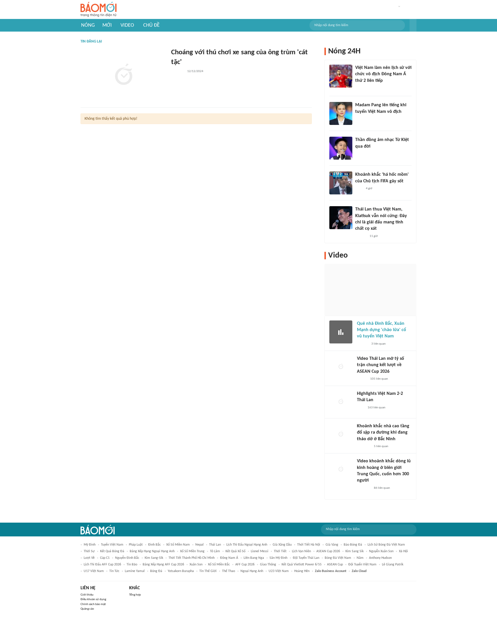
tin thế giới (208, 571)
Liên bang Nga (254, 558)
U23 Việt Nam (279, 571)
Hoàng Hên (301, 571)
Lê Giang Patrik (392, 564)
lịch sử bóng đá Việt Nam (386, 544)
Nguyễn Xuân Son (381, 551)
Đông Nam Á (229, 558)
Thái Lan (215, 544)
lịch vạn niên (301, 551)
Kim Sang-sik (154, 558)
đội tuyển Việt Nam (362, 564)
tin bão (132, 564)
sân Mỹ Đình (278, 558)
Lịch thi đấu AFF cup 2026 (102, 564)
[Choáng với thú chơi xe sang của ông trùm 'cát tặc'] (124, 75)
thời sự (89, 551)
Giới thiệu (87, 594)
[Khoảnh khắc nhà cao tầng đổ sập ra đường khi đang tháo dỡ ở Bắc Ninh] (340, 434)
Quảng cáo (87, 608)
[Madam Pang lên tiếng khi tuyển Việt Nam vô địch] (340, 113)
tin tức (114, 571)
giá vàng (332, 544)
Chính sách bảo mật (93, 604)
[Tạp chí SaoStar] (361, 119)
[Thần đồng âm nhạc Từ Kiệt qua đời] (340, 148)
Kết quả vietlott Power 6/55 (302, 564)
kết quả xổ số (235, 551)
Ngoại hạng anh (251, 571)
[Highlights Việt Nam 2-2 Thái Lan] (340, 402)
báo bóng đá (353, 544)
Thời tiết (280, 551)
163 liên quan (376, 407)
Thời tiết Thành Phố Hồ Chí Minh (192, 558)
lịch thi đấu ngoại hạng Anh (246, 544)
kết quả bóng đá (112, 551)
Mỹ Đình (89, 544)
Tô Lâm (215, 551)
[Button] (413, 25)
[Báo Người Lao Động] (177, 72)
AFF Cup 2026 (245, 564)
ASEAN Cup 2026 (328, 551)
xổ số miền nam (178, 544)
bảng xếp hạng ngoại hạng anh (152, 551)
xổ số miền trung (192, 551)
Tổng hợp (135, 594)
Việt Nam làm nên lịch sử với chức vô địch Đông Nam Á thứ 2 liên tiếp (383, 74)
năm (360, 558)
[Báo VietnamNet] (362, 379)
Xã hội (403, 551)
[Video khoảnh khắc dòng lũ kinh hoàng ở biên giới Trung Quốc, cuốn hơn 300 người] (340, 469)
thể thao (228, 571)
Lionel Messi (259, 551)
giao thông (268, 564)
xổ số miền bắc (219, 564)
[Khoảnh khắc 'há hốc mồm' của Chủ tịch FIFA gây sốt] (340, 182)
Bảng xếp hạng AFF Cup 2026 (163, 564)
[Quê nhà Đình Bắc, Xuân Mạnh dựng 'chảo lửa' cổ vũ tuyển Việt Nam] (340, 331)
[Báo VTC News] (363, 446)
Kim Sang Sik (354, 551)
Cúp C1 (105, 558)
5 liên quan (381, 446)
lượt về (89, 558)
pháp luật (136, 544)
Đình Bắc (154, 544)
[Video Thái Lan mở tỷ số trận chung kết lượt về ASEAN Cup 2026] (340, 366)
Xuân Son (196, 564)
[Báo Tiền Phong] (360, 154)
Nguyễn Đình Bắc (127, 558)
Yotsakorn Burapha (181, 571)
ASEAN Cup (335, 564)
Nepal (199, 544)
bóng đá (156, 571)
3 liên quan (378, 343)
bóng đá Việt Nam (338, 558)
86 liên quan (382, 488)
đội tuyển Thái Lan (306, 558)
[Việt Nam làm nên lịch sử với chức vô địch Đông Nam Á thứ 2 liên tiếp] (340, 76)
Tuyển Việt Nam (112, 544)
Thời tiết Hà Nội (308, 544)
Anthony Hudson (380, 558)
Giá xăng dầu (282, 544)
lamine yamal (135, 571)
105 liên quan (379, 378)
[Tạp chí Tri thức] (358, 88)
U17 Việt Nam (94, 571)
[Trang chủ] (98, 10)
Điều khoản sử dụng (93, 599)
